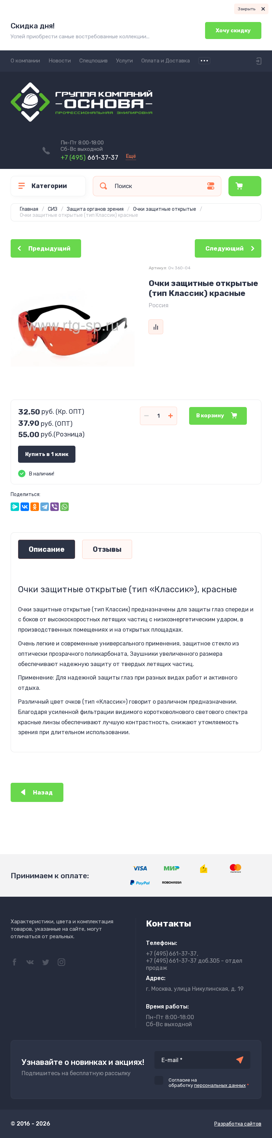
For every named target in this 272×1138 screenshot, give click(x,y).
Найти (103, 186)
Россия (159, 305)
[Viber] (54, 506)
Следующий (224, 248)
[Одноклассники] (34, 506)
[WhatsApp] (64, 506)
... (204, 60)
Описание (46, 549)
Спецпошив (93, 60)
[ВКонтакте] (25, 506)
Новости (60, 60)
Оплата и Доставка (165, 60)
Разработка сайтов (237, 1124)
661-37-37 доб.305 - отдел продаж (194, 964)
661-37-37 (89, 157)
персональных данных (220, 1085)
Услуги (124, 60)
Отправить (239, 1060)
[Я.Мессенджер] (15, 506)
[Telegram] (44, 506)
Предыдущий (49, 248)
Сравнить (156, 327)
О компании (25, 60)
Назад (43, 792)
